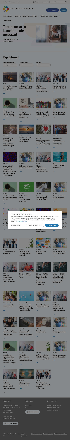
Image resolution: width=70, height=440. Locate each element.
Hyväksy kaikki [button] (52, 225)
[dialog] (35, 220)
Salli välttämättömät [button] (35, 225)
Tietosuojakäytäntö (22, 221)
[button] (15, 225)
